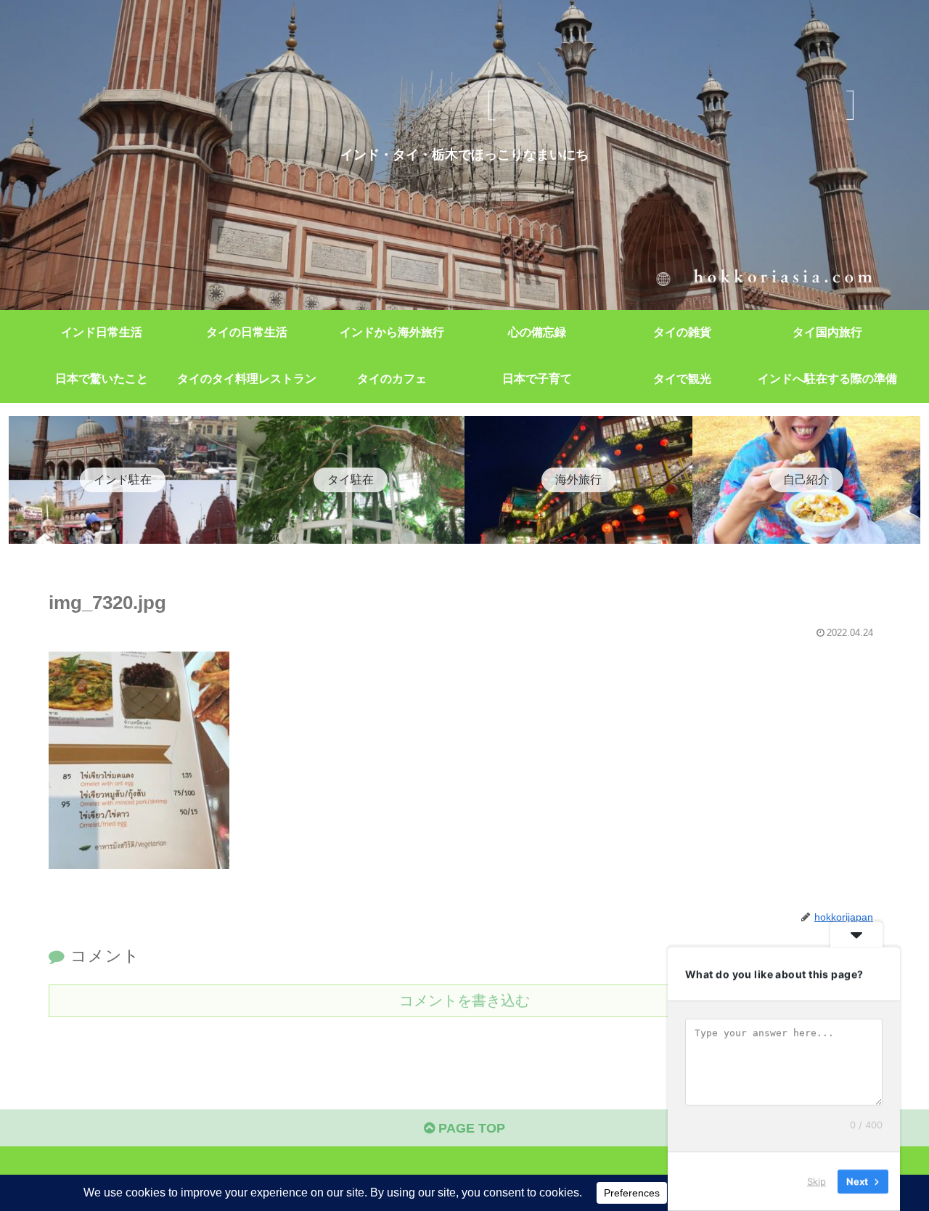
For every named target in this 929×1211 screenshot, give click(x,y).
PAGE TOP (470, 1128)
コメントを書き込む (464, 1000)
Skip (816, 1181)
